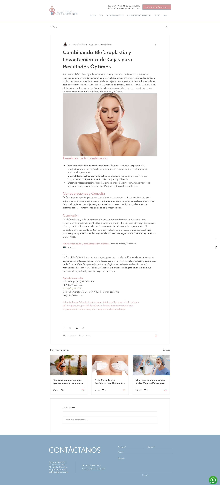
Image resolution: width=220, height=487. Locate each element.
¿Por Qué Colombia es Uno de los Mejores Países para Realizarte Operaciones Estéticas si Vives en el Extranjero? (150, 381)
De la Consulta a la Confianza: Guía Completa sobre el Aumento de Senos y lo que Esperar (109, 381)
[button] (166, 27)
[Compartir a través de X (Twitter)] (70, 328)
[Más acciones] (155, 44)
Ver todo (166, 350)
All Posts (53, 27)
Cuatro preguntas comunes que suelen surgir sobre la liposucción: (67, 381)
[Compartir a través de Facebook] (64, 328)
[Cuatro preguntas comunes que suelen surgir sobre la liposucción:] (68, 365)
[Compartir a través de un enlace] (83, 328)
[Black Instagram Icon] (216, 247)
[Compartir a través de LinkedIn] (76, 328)
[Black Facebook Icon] (216, 240)
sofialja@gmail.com (58, 472)
